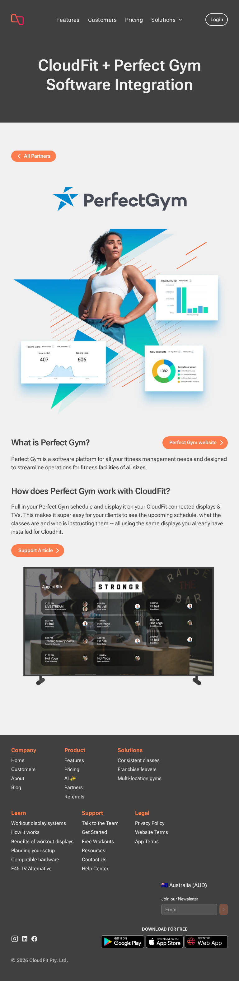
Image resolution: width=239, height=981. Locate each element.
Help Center (95, 869)
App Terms (147, 841)
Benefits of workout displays (42, 841)
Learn (18, 813)
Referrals (74, 797)
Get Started (94, 832)
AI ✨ (70, 778)
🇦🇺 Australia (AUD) (184, 885)
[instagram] (14, 938)
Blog (16, 787)
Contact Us (94, 859)
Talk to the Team (100, 823)
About (17, 778)
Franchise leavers (137, 769)
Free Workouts (98, 841)
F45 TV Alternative (31, 869)
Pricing (134, 19)
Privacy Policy (149, 823)
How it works (25, 832)
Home (18, 760)
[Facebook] (34, 938)
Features (68, 19)
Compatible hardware (35, 859)
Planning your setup (33, 850)
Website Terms (151, 832)
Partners (73, 787)
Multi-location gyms (140, 778)
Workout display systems (38, 823)
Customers (102, 19)
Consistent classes (139, 760)
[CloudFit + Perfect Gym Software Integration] (28, 19)
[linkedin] (24, 938)
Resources (93, 850)
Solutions (130, 750)
